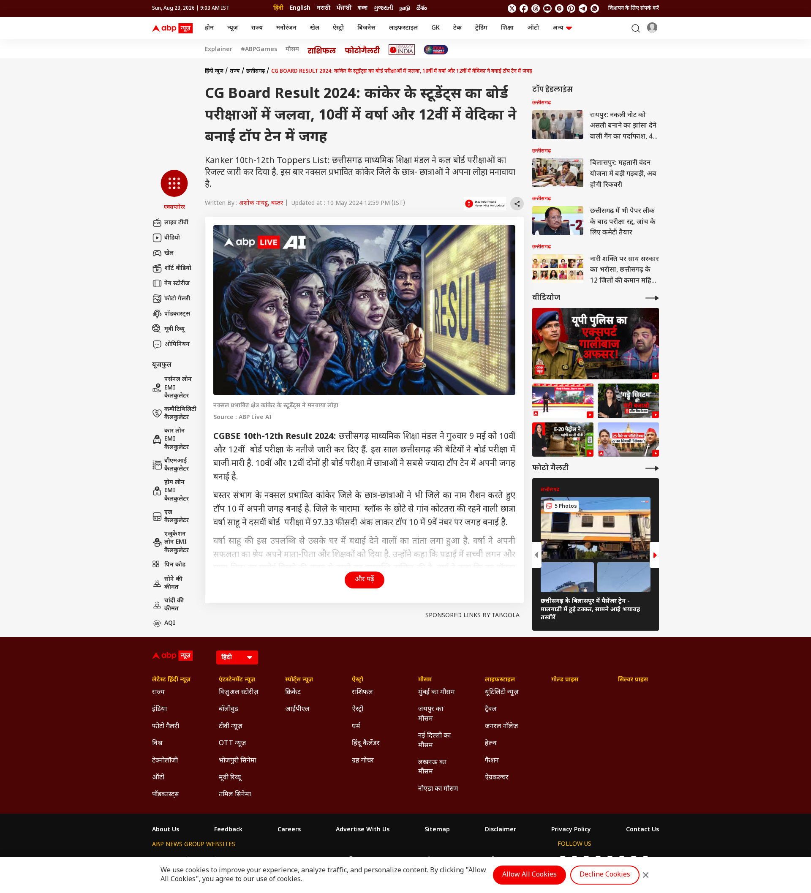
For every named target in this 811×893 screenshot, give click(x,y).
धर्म (356, 726)
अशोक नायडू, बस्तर (261, 203)
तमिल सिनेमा (235, 794)
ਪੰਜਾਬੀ (344, 8)
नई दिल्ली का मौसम (434, 741)
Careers (289, 830)
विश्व (157, 743)
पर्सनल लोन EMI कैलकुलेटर (178, 388)
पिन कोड (174, 565)
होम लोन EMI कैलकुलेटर (176, 491)
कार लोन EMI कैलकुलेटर (176, 439)
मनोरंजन (286, 28)
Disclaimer (500, 830)
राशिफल (362, 692)
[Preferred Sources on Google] (485, 203)
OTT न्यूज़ (232, 743)
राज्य (257, 28)
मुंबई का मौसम (436, 692)
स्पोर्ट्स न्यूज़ (299, 680)
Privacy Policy (571, 830)
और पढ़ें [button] (364, 579)
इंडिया (159, 709)
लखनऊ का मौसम (432, 767)
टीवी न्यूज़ (230, 726)
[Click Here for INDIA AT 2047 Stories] (436, 49)
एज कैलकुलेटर (176, 517)
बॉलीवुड (228, 709)
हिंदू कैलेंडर (366, 743)
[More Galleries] (652, 468)
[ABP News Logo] (174, 28)
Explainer (218, 50)
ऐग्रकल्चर (497, 777)
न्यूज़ (232, 28)
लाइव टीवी (176, 223)
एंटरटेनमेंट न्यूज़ (237, 680)
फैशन (492, 761)
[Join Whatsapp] (595, 8)
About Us (165, 830)
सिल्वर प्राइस (633, 680)
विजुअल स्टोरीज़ (239, 692)
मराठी (323, 8)
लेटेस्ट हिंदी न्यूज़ (171, 680)
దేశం (421, 8)
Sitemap (437, 830)
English (300, 8)
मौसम (292, 50)
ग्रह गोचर (363, 761)
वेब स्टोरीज (177, 284)
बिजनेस (366, 28)
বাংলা (362, 8)
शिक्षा (507, 28)
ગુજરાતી (383, 8)
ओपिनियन (177, 344)
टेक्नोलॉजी (165, 761)
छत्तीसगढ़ (255, 71)
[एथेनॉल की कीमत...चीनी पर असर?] (562, 439)
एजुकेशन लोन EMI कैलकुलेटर (176, 542)
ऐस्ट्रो (338, 28)
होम (209, 28)
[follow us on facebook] (524, 8)
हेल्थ (491, 743)
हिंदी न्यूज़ (214, 71)
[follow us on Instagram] (559, 8)
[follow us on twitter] (512, 8)
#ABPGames (259, 50)
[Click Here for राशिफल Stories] (322, 50)
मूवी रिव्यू (174, 329)
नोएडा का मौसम (438, 789)
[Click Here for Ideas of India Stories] (402, 49)
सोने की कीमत (173, 583)
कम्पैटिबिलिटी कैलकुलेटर (180, 414)
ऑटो (533, 28)
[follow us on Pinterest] (571, 8)
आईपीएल (297, 709)
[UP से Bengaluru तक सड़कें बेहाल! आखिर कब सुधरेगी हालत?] (628, 401)
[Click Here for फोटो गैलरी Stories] (362, 50)
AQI (169, 623)
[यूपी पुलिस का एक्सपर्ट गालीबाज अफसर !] (595, 343)
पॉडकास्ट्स (177, 314)
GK (435, 28)
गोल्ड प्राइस (564, 680)
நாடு (405, 8)
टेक (457, 28)
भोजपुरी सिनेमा (237, 761)
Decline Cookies (605, 875)
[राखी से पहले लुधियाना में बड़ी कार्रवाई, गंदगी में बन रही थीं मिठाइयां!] (562, 401)
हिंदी (278, 8)
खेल (314, 28)
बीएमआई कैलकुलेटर (176, 465)
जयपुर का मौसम (430, 714)
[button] (174, 190)
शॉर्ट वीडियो (177, 268)
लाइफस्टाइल (403, 28)
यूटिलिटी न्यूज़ (502, 692)
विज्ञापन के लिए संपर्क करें (633, 8)
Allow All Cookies (529, 875)
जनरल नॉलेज (501, 726)
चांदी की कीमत (174, 605)
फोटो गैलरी (177, 299)
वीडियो (172, 238)
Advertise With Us (362, 830)
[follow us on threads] (536, 8)
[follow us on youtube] (547, 8)
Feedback (228, 830)
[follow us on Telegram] (583, 8)
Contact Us (642, 830)
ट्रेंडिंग (481, 28)
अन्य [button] (557, 28)
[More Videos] (652, 298)
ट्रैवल (491, 709)
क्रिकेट (293, 692)
